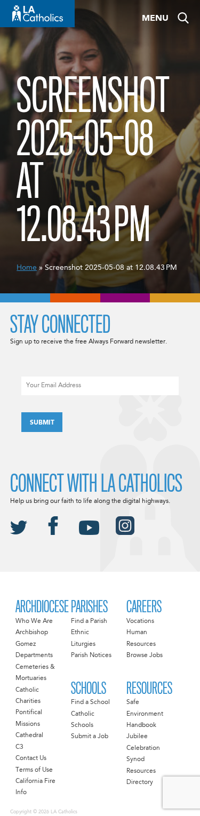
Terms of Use (34, 770)
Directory (139, 782)
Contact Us (30, 758)
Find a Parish (89, 621)
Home (27, 267)
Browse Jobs (144, 655)
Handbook (141, 725)
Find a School (90, 702)
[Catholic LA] (37, 13)
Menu (155, 18)
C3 (19, 747)
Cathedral (29, 735)
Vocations (140, 621)
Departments (34, 655)
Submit (42, 423)
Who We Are (34, 621)
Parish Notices (91, 655)
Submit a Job (89, 736)
